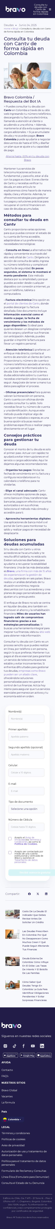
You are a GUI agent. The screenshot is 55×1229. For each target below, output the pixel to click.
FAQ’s (5, 1076)
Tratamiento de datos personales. (26, 861)
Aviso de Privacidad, (24, 838)
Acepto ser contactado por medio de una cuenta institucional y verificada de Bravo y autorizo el (29, 856)
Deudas (9, 25)
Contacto (7, 1070)
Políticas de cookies (13, 1139)
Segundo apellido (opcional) (25, 747)
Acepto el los (28, 840)
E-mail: (12, 784)
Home (7, 28)
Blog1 (15, 28)
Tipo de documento (20, 802)
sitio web (44, 632)
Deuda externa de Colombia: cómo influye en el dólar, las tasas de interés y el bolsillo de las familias (35, 965)
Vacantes (7, 1096)
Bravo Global (9, 1090)
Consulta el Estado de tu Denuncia (23, 1183)
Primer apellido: (18, 729)
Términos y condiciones (16, 1133)
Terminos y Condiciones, (28, 840)
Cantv (29, 257)
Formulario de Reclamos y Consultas (24, 1170)
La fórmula (8, 1102)
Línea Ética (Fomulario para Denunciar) (25, 1177)
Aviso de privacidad (13, 1145)
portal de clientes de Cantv (23, 303)
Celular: (13, 765)
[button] (29, 893)
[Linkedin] (42, 1046)
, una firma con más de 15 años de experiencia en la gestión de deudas (27, 575)
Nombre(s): (15, 711)
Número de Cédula (20, 820)
